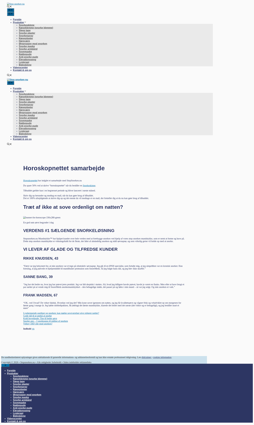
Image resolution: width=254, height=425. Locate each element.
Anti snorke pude (28, 57)
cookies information (162, 357)
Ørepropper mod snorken (33, 43)
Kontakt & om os (22, 70)
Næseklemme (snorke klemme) (36, 28)
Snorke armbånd (28, 49)
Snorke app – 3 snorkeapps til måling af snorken (45, 321)
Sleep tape (25, 30)
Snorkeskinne (26, 25)
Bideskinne (25, 65)
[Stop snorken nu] (17, 79)
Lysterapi (24, 62)
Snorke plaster (27, 33)
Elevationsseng (27, 59)
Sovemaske (25, 51)
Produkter (18, 22)
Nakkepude (25, 54)
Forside (17, 19)
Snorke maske (27, 46)
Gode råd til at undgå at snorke (37, 316)
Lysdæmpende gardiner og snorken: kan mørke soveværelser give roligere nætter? (61, 313)
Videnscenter (20, 67)
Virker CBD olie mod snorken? (37, 323)
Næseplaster (26, 38)
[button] (9, 7)
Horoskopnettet (30, 180)
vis (33, 328)
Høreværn (24, 41)
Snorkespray (26, 35)
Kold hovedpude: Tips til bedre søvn (40, 318)
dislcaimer (147, 357)
